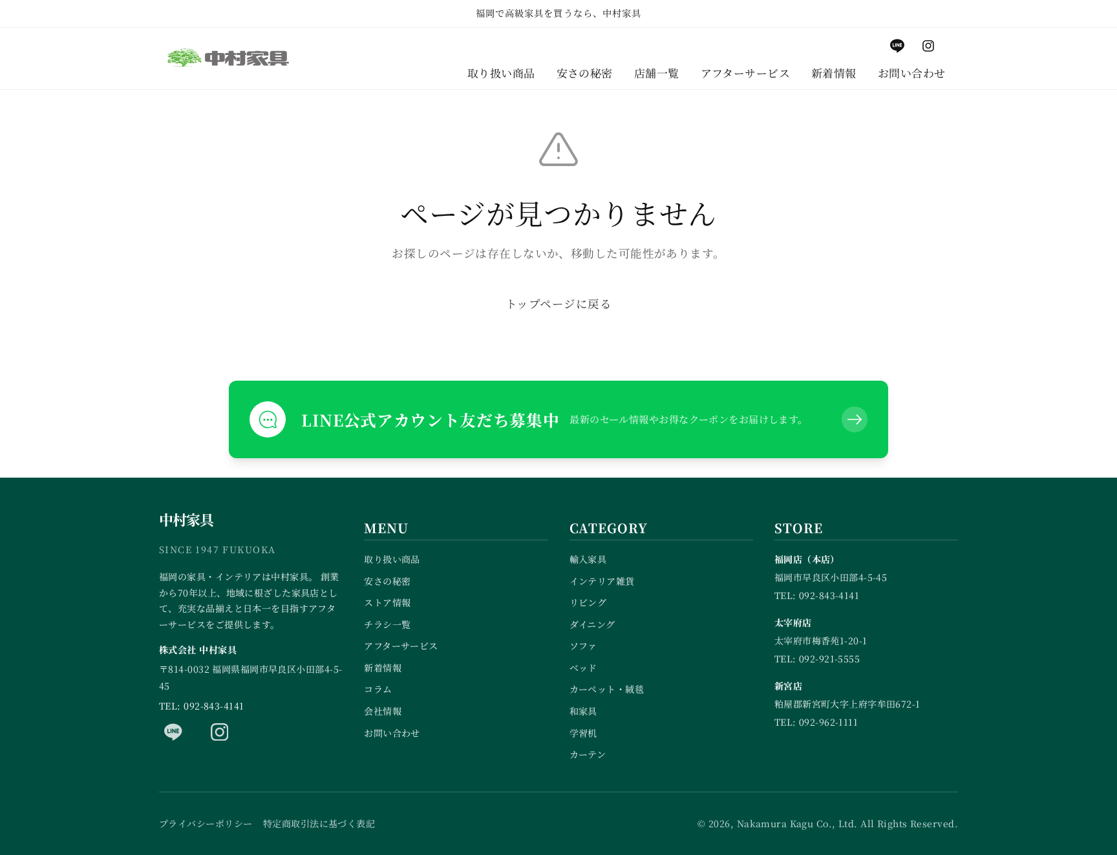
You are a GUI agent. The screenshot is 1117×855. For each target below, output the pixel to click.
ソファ (583, 645)
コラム (378, 688)
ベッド (583, 667)
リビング (588, 602)
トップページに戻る (558, 303)
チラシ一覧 (387, 624)
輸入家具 (588, 559)
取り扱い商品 (392, 559)
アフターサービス (401, 645)
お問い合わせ (392, 732)
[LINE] (173, 731)
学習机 (583, 732)
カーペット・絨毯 (606, 688)
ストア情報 (387, 602)
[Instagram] (220, 731)
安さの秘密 (387, 581)
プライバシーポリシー (205, 823)
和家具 (583, 710)
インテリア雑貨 (602, 581)
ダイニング (592, 624)
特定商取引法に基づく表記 (319, 823)
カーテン (587, 754)
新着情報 (382, 667)
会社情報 (382, 710)
